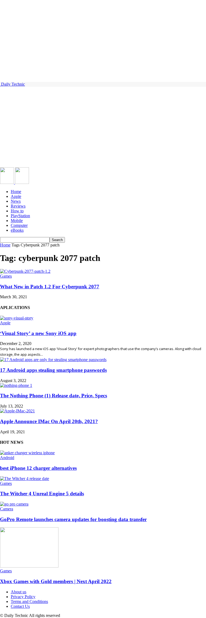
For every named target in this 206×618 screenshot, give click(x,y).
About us (18, 592)
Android (7, 457)
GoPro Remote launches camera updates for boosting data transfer (73, 519)
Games (6, 276)
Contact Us (20, 606)
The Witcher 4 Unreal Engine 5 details (42, 493)
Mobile (17, 220)
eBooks (17, 230)
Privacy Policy (23, 596)
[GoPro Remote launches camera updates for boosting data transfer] (14, 504)
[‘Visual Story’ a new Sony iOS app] (16, 318)
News (16, 201)
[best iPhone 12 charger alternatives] (27, 452)
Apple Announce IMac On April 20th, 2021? (49, 421)
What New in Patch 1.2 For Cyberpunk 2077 (49, 286)
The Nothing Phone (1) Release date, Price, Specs (53, 395)
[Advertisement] (103, 127)
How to (17, 211)
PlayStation (20, 215)
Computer (19, 225)
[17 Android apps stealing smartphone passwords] (53, 359)
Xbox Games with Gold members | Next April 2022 (56, 581)
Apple (16, 196)
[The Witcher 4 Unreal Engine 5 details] (24, 478)
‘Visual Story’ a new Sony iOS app (38, 333)
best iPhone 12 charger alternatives (38, 468)
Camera (6, 509)
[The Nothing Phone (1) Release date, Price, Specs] (16, 385)
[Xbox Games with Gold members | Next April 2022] (29, 566)
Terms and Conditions (29, 601)
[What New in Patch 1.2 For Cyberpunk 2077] (25, 271)
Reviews (18, 206)
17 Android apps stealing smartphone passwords (53, 370)
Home (16, 191)
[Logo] (7, 182)
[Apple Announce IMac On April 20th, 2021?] (17, 411)
